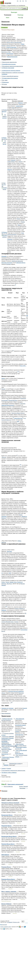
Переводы (20, 15)
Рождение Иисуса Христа (8, 879)
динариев (9, 239)
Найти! (24, 8)
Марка (22, 44)
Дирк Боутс (9, 583)
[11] (6, 606)
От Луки (3, 183)
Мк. (3, 139)
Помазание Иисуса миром (15, 763)
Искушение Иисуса (6, 825)
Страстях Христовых (11, 47)
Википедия (14, 12)
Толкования (7, 15)
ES (23, 1)
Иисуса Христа (10, 42)
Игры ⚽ (20, 17)
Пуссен (7, 582)
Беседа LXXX (5, 750)
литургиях (10, 691)
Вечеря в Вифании (6, 903)
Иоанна (8, 45)
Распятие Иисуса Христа (7, 844)
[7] (22, 417)
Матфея (3, 45)
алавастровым (19, 106)
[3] (13, 350)
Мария (19, 225)
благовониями (17, 42)
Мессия (4, 457)
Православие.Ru (19, 753)
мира (13, 107)
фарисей (9, 169)
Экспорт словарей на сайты (5, 926)
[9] (18, 421)
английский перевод (20, 725)
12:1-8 (5, 233)
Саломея (8, 264)
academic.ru (5, 2)
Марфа (23, 221)
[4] (18, 371)
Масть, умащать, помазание (8, 891)
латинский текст (19, 734)
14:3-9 (5, 139)
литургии (3, 621)
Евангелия (21, 692)
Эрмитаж (3, 542)
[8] (17, 421)
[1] (15, 284)
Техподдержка (9, 922)
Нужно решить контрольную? (15, 784)
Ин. (3, 233)
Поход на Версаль (8, 786)
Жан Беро (9, 551)
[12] (17, 659)
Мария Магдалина (5, 713)
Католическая (9, 53)
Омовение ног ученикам (7, 708)
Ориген (3, 378)
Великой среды (10, 621)
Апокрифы (4, 256)
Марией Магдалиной (12, 56)
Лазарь (18, 218)
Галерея (3, 768)
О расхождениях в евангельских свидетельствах (13, 770)
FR (26, 1)
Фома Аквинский (20, 718)
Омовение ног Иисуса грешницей (10, 802)
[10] (20, 464)
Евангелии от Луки (6, 52)
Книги (7, 17)
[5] (7, 400)
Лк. (2, 184)
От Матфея (4, 110)
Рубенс (19, 540)
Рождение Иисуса (6, 867)
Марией (3, 389)
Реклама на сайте (16, 922)
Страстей (24, 708)
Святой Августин (18, 418)
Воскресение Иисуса (6, 815)
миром (20, 161)
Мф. (3, 111)
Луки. (21, 365)
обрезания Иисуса (20, 262)
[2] (25, 342)
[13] (11, 702)
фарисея (13, 160)
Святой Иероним (13, 400)
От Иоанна (4, 232)
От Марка (4, 137)
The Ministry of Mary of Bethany (9, 772)
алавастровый (10, 161)
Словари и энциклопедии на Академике (12, 5)
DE (20, 1)
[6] (13, 417)
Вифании (20, 102)
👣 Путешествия (3, 924)
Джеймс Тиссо (13, 582)
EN (17, 1)
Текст (17, 755)
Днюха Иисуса (5, 854)
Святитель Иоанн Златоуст (18, 413)
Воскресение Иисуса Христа (9, 836)
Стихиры (16, 621)
